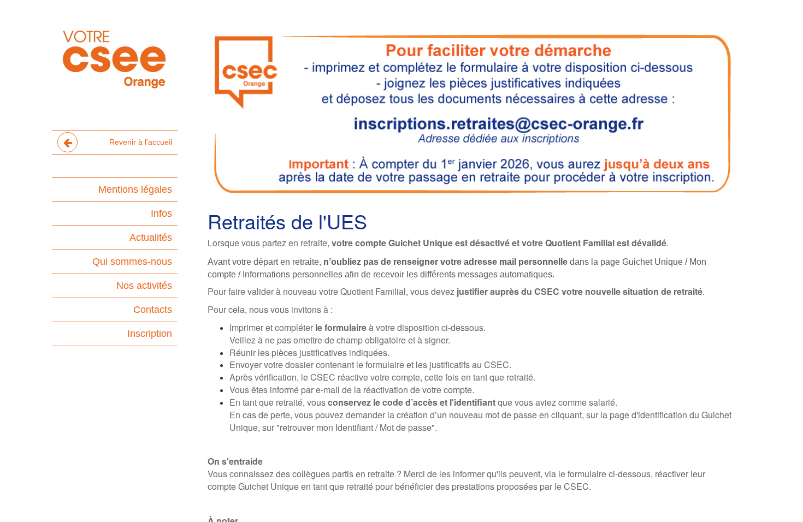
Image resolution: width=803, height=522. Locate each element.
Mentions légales (135, 189)
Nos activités (144, 285)
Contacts (152, 309)
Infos (161, 213)
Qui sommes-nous (132, 261)
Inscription (149, 333)
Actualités (150, 237)
